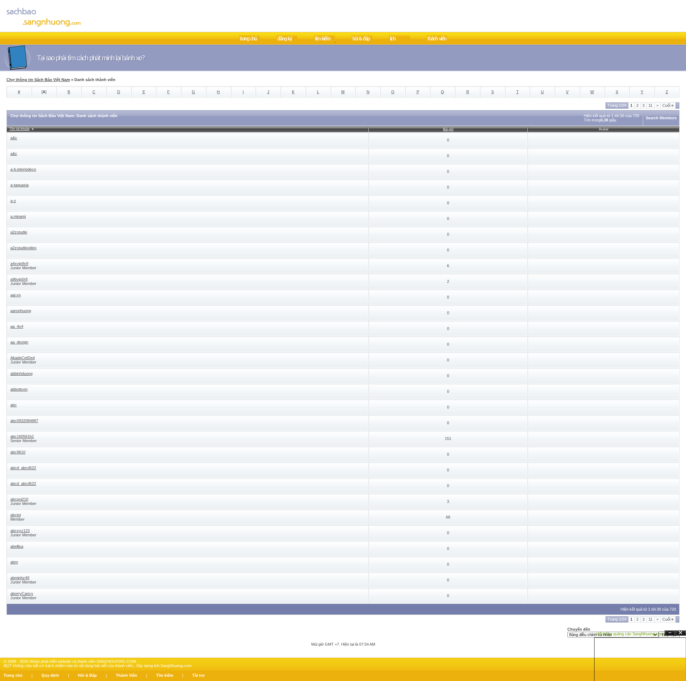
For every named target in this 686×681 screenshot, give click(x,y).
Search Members (661, 118)
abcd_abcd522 (23, 468)
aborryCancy (21, 593)
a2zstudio (18, 232)
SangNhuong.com (176, 666)
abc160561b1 (22, 436)
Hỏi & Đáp (87, 675)
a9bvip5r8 (19, 279)
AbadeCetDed (22, 358)
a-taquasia (19, 185)
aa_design (19, 342)
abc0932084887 (24, 421)
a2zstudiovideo (23, 248)
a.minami (18, 216)
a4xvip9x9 (19, 263)
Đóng (680, 633)
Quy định (50, 675)
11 (650, 105)
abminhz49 (19, 578)
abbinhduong (21, 373)
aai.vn (15, 295)
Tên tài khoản (19, 129)
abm (14, 562)
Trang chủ (13, 675)
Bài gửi (448, 129)
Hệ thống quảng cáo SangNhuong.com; (630, 634)
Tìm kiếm (164, 675)
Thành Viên (126, 675)
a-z (13, 201)
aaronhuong (20, 311)
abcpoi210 (19, 499)
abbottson (19, 389)
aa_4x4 (16, 326)
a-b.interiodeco (23, 169)
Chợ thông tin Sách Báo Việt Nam (38, 79)
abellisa (16, 546)
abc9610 (17, 452)
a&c (13, 138)
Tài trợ (198, 675)
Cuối (667, 105)
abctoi (15, 515)
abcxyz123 (20, 531)
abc (13, 405)
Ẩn (670, 633)
